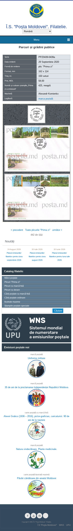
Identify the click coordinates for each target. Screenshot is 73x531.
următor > (57, 230)
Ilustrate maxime (12, 302)
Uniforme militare (36, 358)
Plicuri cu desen (12, 290)
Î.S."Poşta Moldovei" (47, 525)
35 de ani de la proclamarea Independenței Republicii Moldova (36, 387)
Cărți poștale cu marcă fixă (17, 294)
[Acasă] (36, 10)
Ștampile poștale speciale (16, 306)
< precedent (17, 230)
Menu (36, 39)
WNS (61, 525)
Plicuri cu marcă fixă (14, 286)
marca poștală (45, 98)
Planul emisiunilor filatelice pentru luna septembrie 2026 (14, 256)
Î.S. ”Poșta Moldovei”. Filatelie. (36, 26)
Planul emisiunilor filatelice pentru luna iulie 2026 (59, 256)
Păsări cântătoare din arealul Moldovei (36, 478)
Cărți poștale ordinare (14, 297)
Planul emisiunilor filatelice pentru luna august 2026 (37, 256)
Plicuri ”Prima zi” (12, 282)
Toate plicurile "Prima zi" (37, 230)
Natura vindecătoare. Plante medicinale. (36, 449)
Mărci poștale (10, 278)
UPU (68, 525)
